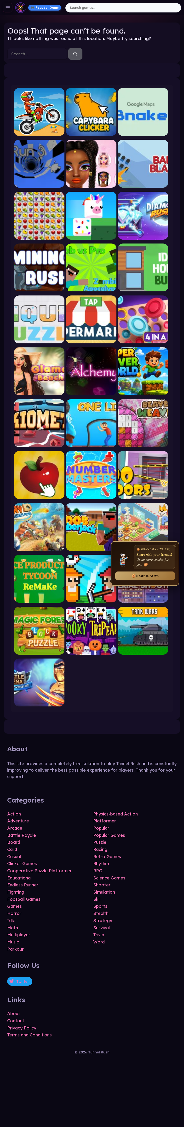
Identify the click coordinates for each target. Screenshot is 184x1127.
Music (13, 942)
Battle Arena (39, 705)
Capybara (91, 134)
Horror (14, 913)
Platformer (104, 821)
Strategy (102, 920)
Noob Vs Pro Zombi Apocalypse (91, 290)
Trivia (98, 934)
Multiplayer (18, 934)
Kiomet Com (39, 445)
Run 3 (39, 186)
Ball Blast (143, 186)
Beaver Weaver (143, 445)
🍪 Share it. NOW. (145, 575)
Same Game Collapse (39, 238)
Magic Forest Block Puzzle (39, 653)
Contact (15, 1020)
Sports (100, 906)
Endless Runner (22, 885)
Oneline (91, 445)
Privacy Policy (21, 1028)
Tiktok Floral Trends (91, 186)
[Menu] (7, 7)
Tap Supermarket (91, 342)
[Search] (75, 54)
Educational (19, 878)
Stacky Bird (91, 238)
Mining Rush (39, 290)
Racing (100, 849)
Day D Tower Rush (39, 549)
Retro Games (107, 856)
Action (14, 814)
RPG (97, 870)
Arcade (14, 828)
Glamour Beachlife (39, 393)
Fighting (15, 892)
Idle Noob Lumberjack (91, 549)
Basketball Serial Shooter (143, 601)
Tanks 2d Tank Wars (143, 653)
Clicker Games (22, 863)
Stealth (101, 913)
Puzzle (99, 842)
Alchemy (91, 393)
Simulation (104, 892)
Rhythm (101, 863)
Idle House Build (143, 290)
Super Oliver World (143, 393)
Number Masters (91, 497)
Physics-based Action (115, 814)
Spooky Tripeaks (91, 653)
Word (99, 942)
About (13, 1013)
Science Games (109, 878)
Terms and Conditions (29, 1035)
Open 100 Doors (143, 497)
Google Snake (143, 134)
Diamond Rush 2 (143, 238)
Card (12, 849)
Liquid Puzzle (39, 342)
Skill (97, 899)
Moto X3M (39, 134)
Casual (14, 856)
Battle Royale (21, 835)
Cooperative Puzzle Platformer (39, 870)
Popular (101, 828)
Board (13, 842)
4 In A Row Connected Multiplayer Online (143, 342)
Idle (11, 920)
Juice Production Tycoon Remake (39, 601)
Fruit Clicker (39, 497)
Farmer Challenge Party (91, 601)
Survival (101, 927)
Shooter (101, 885)
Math (12, 927)
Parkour (15, 949)
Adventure (18, 821)
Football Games (23, 899)
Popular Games (109, 835)
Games (14, 906)
